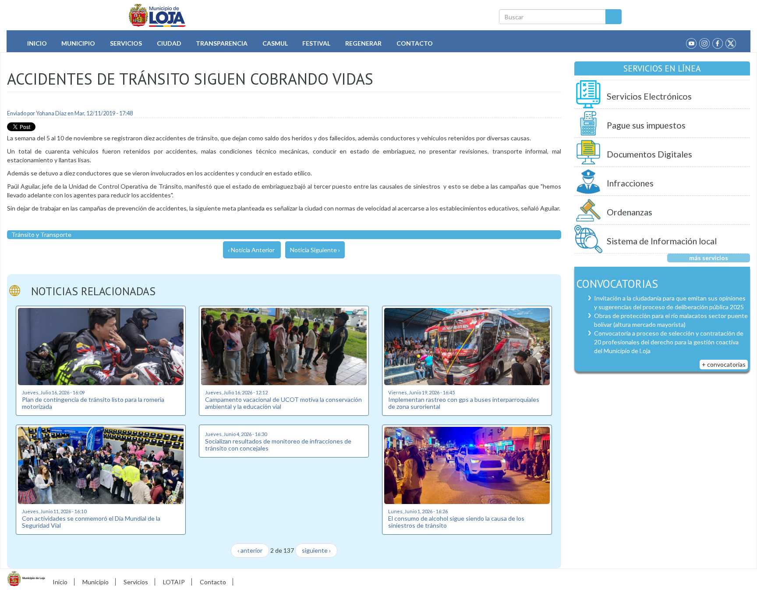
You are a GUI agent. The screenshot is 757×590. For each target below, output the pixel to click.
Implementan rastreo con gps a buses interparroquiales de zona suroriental (463, 403)
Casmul (275, 43)
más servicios (708, 257)
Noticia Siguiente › (315, 250)
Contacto (414, 43)
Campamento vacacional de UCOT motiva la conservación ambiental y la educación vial (283, 403)
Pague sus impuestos (646, 125)
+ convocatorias (724, 364)
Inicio (37, 43)
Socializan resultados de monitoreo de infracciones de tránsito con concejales (278, 444)
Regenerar (363, 43)
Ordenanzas (629, 212)
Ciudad (169, 43)
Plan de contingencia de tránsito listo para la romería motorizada (93, 403)
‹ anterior (249, 550)
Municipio (78, 43)
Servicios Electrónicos (649, 96)
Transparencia (222, 43)
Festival (316, 43)
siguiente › (316, 550)
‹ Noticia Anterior (251, 250)
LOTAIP (174, 582)
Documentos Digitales (649, 154)
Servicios (126, 43)
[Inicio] (157, 15)
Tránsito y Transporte (41, 234)
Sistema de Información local (662, 241)
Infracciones (630, 183)
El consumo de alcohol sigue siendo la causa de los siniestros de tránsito (456, 522)
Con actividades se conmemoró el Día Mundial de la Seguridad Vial (91, 522)
